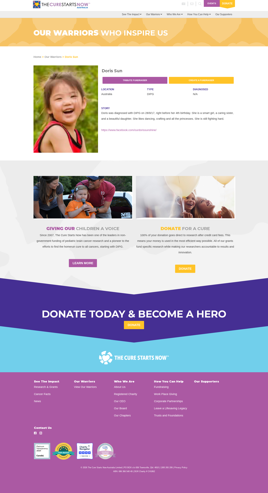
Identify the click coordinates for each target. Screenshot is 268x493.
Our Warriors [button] (153, 14)
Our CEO (119, 401)
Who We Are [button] (174, 14)
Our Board (120, 408)
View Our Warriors (85, 387)
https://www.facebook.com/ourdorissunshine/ (128, 130)
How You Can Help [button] (198, 14)
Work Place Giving (165, 394)
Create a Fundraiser (201, 80)
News (37, 401)
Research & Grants (46, 387)
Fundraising (161, 387)
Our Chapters (122, 415)
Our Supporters (223, 14)
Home (37, 56)
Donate (227, 3)
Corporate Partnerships (168, 401)
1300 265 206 (167, 467)
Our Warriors (53, 56)
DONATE (185, 268)
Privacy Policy (180, 467)
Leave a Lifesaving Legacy (170, 408)
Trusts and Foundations (168, 415)
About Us (119, 387)
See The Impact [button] (131, 14)
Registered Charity (125, 394)
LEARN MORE (83, 263)
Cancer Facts (42, 394)
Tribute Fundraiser (135, 80)
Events (212, 3)
